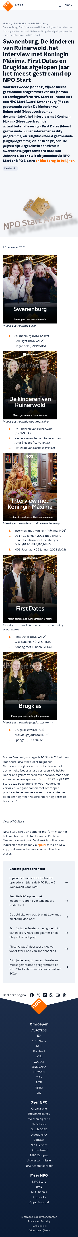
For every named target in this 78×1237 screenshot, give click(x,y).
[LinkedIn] (45, 995)
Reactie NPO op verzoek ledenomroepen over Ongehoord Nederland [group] (31, 901)
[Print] (64, 995)
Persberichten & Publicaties (30, 23)
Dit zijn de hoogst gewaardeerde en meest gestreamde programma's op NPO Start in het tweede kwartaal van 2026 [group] (35, 967)
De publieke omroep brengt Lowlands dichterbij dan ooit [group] (35, 916)
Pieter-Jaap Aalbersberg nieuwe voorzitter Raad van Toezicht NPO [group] (32, 948)
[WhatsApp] (51, 995)
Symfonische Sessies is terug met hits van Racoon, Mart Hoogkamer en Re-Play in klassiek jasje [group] (34, 933)
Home (6, 23)
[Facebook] (32, 995)
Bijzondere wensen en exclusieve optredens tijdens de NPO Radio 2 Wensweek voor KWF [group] (32, 882)
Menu (68, 4)
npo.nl (42, 844)
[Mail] (58, 995)
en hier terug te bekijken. (55, 161)
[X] (38, 995)
